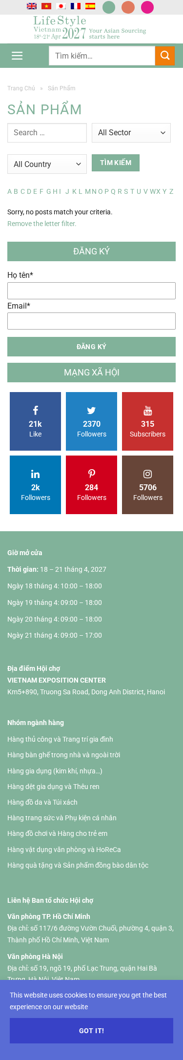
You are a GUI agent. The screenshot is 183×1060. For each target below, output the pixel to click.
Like (35, 428)
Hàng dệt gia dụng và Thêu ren (53, 786)
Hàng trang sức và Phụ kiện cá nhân (62, 818)
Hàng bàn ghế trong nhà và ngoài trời (63, 755)
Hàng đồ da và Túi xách (42, 802)
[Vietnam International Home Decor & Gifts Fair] (92, 29)
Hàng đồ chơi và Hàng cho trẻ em (57, 833)
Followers (91, 428)
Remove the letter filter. (42, 224)
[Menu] (17, 56)
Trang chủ (21, 88)
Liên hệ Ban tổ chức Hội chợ (50, 900)
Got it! (91, 1031)
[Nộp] (165, 55)
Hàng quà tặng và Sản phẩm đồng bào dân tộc (77, 865)
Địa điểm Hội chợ (33, 668)
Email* (18, 306)
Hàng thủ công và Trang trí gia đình (60, 739)
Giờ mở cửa (24, 553)
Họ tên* (20, 275)
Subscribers (147, 428)
